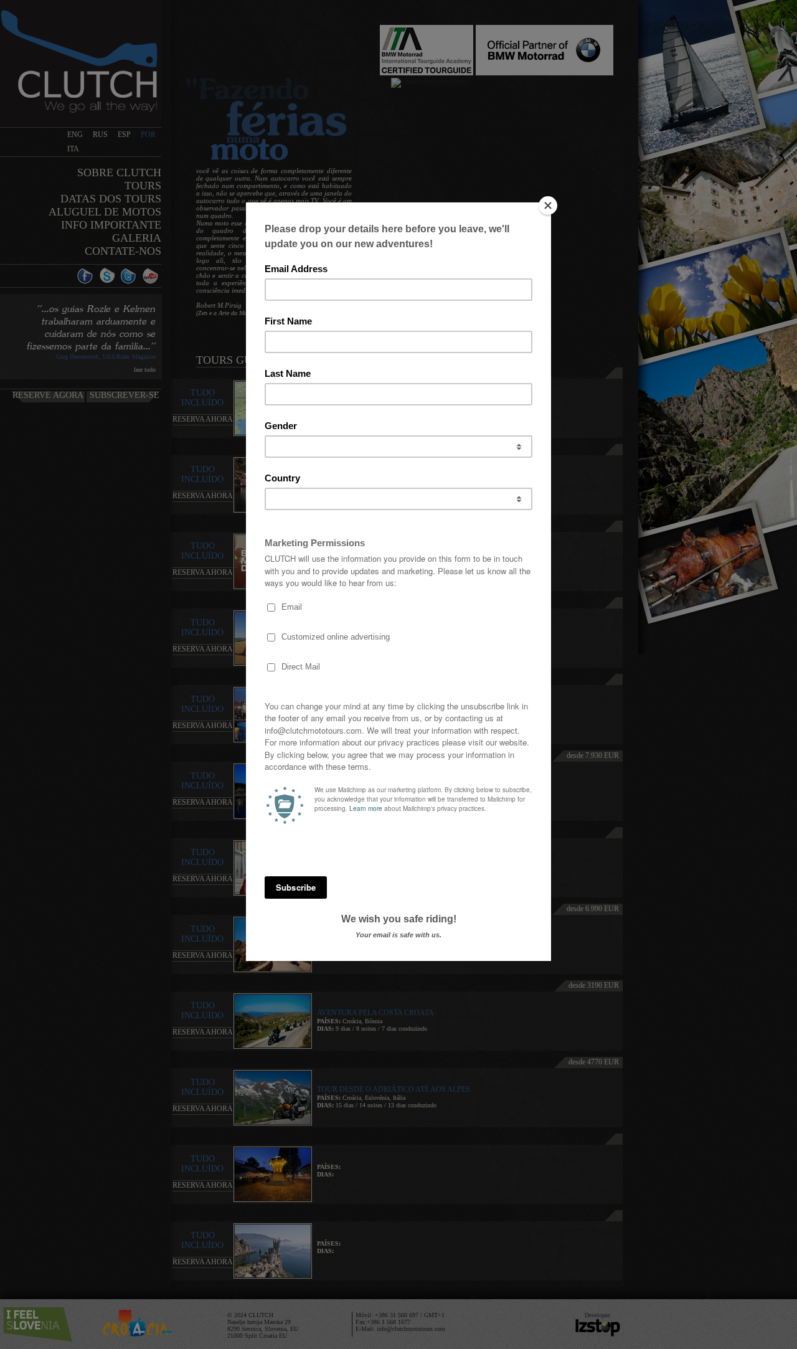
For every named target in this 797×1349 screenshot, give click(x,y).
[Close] (548, 205)
